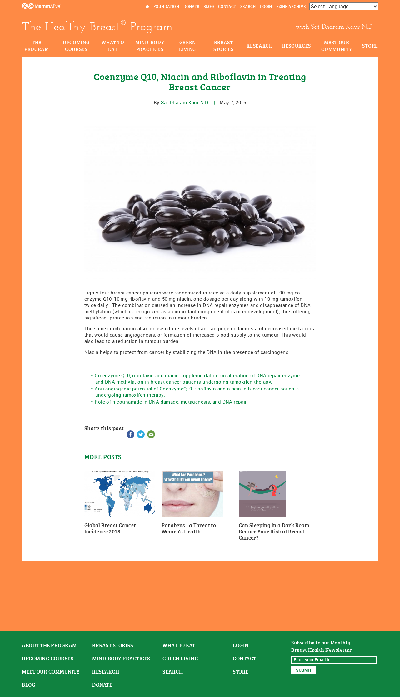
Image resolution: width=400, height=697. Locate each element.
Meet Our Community (336, 46)
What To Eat (178, 645)
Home (143, 6)
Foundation (166, 6)
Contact (227, 6)
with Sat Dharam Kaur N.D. (334, 27)
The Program (36, 46)
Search (248, 6)
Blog (208, 6)
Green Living (187, 46)
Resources (296, 45)
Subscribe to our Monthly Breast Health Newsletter (321, 646)
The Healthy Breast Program (97, 26)
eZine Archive (291, 6)
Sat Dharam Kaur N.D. (185, 102)
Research (260, 45)
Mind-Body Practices (149, 46)
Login (266, 6)
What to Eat (113, 46)
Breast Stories (223, 46)
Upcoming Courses (76, 46)
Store (370, 45)
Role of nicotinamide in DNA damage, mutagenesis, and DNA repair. (171, 402)
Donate (191, 6)
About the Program (49, 645)
